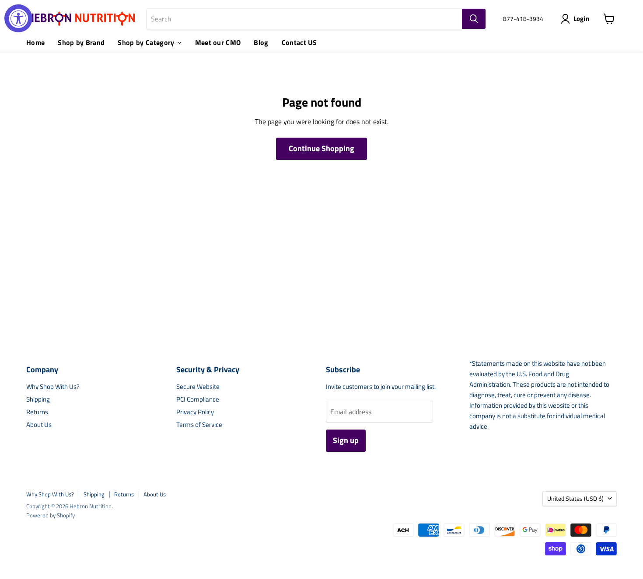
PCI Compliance (197, 399)
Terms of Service (199, 425)
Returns (37, 412)
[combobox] (304, 19)
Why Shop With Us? (53, 386)
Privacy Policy (195, 412)
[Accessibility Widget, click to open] (18, 18)
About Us (39, 425)
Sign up (346, 440)
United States (575, 498)
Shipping (38, 399)
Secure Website (198, 386)
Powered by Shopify (50, 515)
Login (581, 19)
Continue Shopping (321, 148)
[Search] (474, 19)
